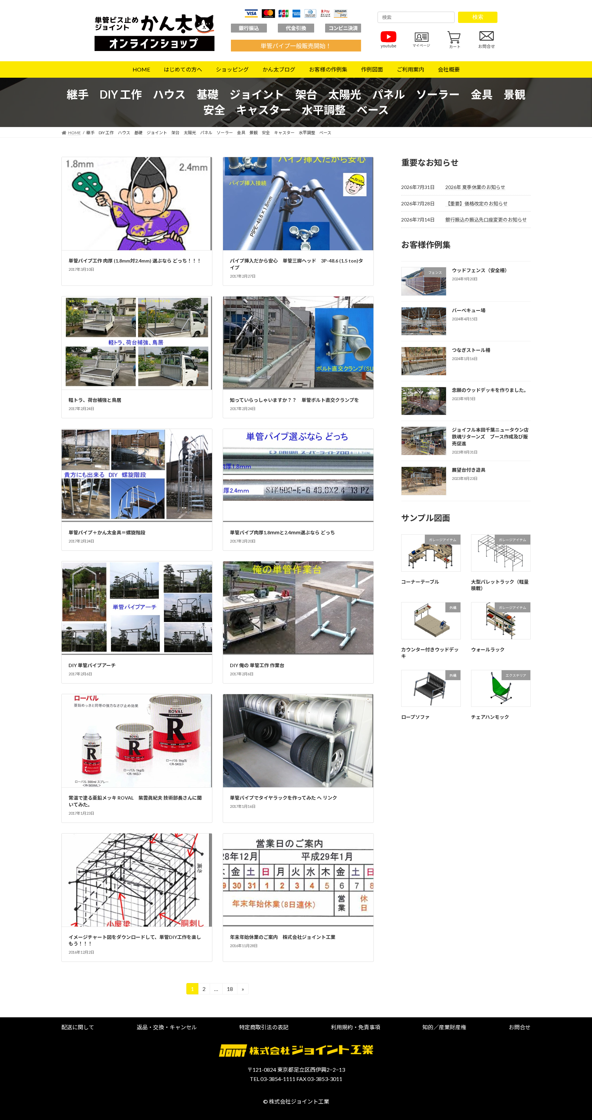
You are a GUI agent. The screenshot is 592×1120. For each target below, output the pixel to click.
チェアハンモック (490, 717)
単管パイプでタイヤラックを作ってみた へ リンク (283, 798)
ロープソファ (415, 717)
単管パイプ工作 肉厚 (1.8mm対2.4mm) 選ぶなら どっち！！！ (135, 261)
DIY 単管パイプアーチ (92, 665)
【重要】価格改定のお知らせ (476, 203)
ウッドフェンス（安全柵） (480, 270)
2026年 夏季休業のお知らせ (475, 187)
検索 (477, 17)
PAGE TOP (572, 1079)
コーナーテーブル (420, 582)
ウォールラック (488, 649)
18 (229, 989)
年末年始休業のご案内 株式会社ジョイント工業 (282, 937)
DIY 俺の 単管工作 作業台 (257, 665)
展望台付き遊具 (468, 470)
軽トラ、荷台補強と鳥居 (95, 400)
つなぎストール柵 (471, 350)
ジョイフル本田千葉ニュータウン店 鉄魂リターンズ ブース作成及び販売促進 (492, 436)
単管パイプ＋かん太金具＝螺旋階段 (107, 532)
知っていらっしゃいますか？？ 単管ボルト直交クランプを (294, 400)
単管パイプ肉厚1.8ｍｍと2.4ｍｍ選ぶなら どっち (282, 532)
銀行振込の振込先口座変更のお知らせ (486, 219)
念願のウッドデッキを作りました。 (490, 390)
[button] (77, 1027)
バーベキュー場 (468, 310)
